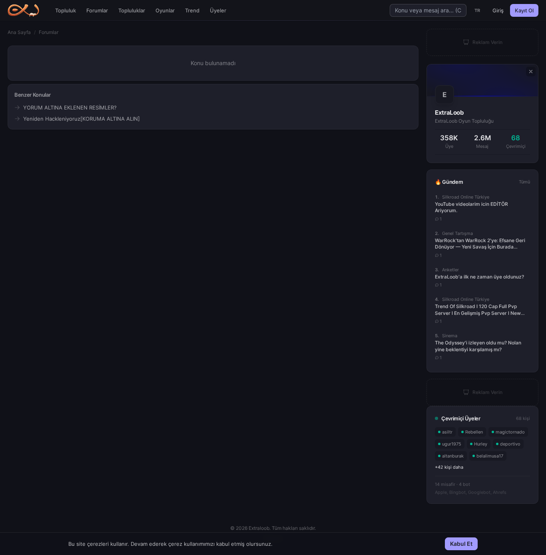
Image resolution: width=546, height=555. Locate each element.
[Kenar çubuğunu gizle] (531, 71)
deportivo (510, 444)
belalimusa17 (489, 456)
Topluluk (65, 10)
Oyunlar (165, 10)
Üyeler (218, 10)
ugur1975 (451, 444)
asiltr (447, 432)
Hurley (480, 444)
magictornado (510, 432)
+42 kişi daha (449, 467)
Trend (192, 10)
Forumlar (97, 10)
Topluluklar (131, 10)
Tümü (524, 182)
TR (477, 10)
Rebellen (474, 432)
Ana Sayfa (19, 32)
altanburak (453, 456)
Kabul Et (461, 543)
